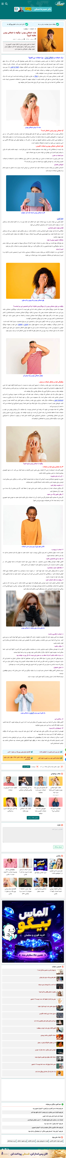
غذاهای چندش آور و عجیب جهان (40, 890)
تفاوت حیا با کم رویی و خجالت (10, 789)
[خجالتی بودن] (33, 108)
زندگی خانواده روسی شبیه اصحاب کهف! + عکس (56, 891)
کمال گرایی (60, 219)
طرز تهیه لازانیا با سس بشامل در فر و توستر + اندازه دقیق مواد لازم (47, 1112)
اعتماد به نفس (15, 67)
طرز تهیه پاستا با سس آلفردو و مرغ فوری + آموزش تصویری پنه (48, 1108)
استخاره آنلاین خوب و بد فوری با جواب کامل (49, 758)
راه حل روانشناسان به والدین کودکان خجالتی (25, 789)
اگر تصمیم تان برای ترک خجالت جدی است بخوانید (40, 790)
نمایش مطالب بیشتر (33, 818)
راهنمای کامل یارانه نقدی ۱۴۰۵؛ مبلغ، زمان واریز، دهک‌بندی (17, 758)
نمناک (36, 76)
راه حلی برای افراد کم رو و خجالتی (10, 809)
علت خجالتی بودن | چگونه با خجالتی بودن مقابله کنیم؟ (19, 34)
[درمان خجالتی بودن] (33, 444)
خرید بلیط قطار (11, 1141)
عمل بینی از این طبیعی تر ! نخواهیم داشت (49, 752)
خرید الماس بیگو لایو (40, 872)
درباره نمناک (52, 1149)
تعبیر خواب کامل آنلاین (56, 1141)
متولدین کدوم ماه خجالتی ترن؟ (56, 809)
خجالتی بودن (49, 57)
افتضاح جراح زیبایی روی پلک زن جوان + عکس (19, 752)
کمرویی (32, 713)
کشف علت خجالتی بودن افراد (25, 809)
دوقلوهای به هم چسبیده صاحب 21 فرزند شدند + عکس (10, 872)
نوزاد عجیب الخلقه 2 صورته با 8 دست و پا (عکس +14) (25, 891)
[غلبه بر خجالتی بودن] (33, 609)
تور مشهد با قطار (22, 1141)
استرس (26, 324)
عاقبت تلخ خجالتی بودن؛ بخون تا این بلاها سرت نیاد (55, 790)
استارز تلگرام (31, 1141)
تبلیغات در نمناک (42, 1149)
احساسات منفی (58, 400)
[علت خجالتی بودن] (33, 356)
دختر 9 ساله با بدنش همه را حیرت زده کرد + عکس (25, 872)
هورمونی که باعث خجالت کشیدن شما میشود (40, 810)
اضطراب (20, 324)
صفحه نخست (61, 1149)
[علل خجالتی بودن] (33, 525)
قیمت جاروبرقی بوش (42, 1141)
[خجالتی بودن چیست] (33, 281)
